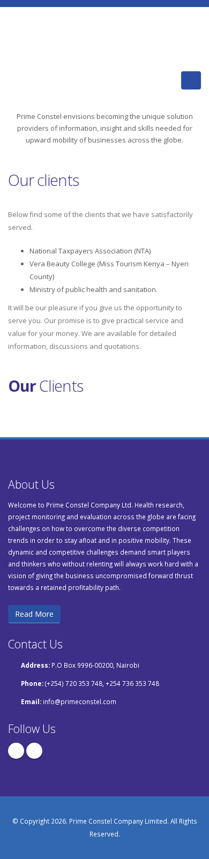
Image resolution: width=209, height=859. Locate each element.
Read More (34, 614)
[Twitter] (34, 751)
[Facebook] (16, 751)
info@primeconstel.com (79, 701)
